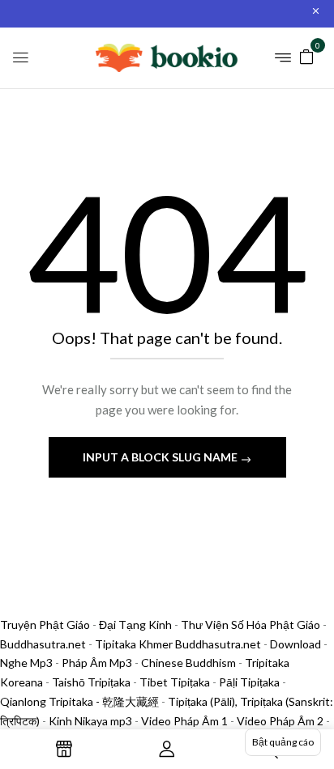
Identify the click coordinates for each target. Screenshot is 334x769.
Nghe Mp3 (26, 662)
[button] (306, 55)
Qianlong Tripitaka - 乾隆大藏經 (79, 701)
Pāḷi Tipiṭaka (249, 682)
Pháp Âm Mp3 (97, 662)
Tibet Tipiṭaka (174, 682)
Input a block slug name (161, 457)
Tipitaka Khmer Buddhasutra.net (178, 644)
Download (295, 644)
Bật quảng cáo (283, 742)
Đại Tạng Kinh (135, 624)
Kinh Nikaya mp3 (92, 721)
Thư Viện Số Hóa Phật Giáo (250, 624)
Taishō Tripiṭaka (92, 682)
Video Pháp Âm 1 (184, 721)
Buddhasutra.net (43, 644)
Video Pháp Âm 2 (280, 721)
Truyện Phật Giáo (45, 624)
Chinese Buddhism (188, 662)
